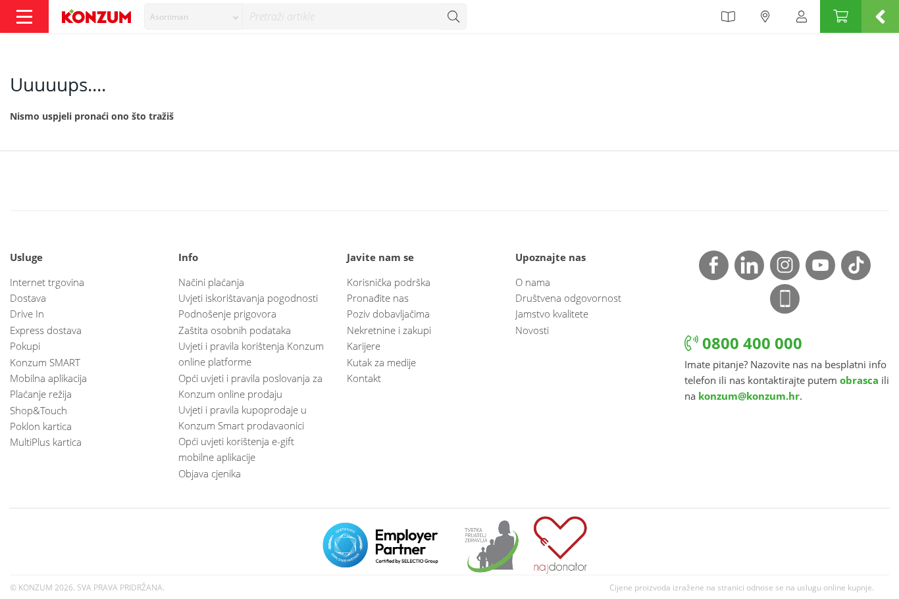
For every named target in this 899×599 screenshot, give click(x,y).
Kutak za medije (381, 362)
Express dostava (46, 330)
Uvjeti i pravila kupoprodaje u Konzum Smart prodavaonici (242, 417)
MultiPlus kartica (46, 441)
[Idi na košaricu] (840, 16)
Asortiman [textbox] (169, 16)
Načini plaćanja (211, 282)
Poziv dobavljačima (388, 313)
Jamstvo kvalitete (551, 313)
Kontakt (364, 378)
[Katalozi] (728, 16)
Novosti (532, 330)
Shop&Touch (38, 410)
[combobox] (193, 16)
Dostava (28, 297)
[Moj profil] (801, 16)
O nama (532, 282)
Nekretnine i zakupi (389, 330)
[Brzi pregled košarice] (880, 16)
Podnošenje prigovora (227, 313)
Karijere (363, 345)
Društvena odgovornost (568, 297)
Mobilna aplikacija (48, 378)
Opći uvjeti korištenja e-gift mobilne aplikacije (236, 449)
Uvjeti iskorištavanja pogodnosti (248, 297)
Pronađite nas (378, 297)
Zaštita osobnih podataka (234, 330)
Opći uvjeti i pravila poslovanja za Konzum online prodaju (250, 385)
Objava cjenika (209, 473)
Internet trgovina (47, 282)
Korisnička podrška (388, 282)
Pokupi (25, 345)
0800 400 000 (750, 343)
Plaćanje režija (41, 393)
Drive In (27, 313)
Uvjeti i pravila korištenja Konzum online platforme (251, 353)
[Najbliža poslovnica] (765, 16)
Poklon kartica (41, 426)
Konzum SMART (45, 362)
